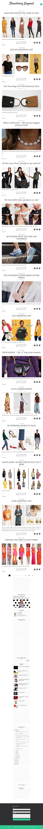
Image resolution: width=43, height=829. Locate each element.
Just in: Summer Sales (23, 705)
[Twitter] (37, 42)
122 (25, 575)
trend (25, 127)
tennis (25, 240)
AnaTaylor (20, 612)
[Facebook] (34, 42)
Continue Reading (21, 42)
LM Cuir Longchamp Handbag (24, 666)
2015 (16, 760)
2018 (16, 729)
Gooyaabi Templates (32, 827)
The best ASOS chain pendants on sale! (21, 200)
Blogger (23, 784)
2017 (16, 759)
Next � (29, 575)
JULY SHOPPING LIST (21, 316)
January (17, 757)
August (17, 730)
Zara (25, 88)
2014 (16, 761)
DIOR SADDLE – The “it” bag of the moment (21, 352)
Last (32, 575)
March (17, 755)
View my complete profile (22, 615)
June (17, 751)
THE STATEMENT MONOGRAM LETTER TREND (21, 276)
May (16, 752)
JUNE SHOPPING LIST (21, 501)
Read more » (4, 44)
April (17, 753)
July (16, 749)
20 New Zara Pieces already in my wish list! (21, 163)
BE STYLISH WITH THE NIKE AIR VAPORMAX (21, 237)
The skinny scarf (21, 692)
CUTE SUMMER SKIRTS (21, 389)
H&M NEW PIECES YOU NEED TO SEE (21, 13)
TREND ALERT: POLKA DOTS (19, 596)
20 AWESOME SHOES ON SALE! (21, 425)
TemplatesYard (17, 827)
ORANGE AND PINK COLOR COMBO (21, 540)
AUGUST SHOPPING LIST (21, 49)
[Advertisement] (21, 585)
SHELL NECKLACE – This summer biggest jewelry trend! (21, 124)
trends (25, 15)
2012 (16, 764)
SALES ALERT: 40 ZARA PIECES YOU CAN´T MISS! (21, 463)
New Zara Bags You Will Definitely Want (21, 86)
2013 (16, 763)
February (17, 756)
